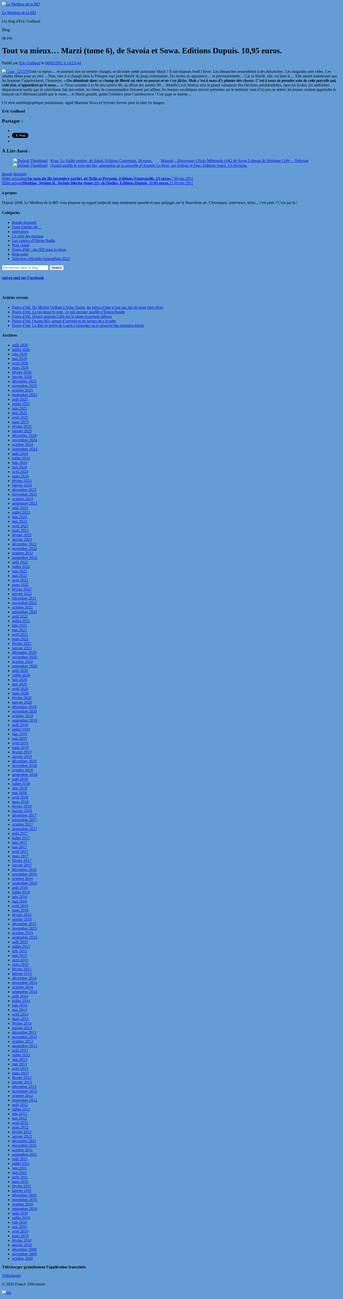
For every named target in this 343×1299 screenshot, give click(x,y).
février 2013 (21, 1077)
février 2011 (21, 1186)
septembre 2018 (24, 774)
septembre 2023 (24, 503)
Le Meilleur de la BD (19, 13)
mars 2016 (20, 910)
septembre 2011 (24, 1154)
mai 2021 (19, 630)
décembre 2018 (24, 761)
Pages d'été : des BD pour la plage (39, 249)
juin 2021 (19, 625)
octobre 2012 (22, 1096)
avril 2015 (20, 960)
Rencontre (20, 254)
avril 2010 (20, 1231)
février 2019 (21, 752)
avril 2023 (20, 526)
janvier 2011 (22, 1190)
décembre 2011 (24, 1141)
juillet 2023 (21, 512)
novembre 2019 (24, 711)
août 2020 (20, 670)
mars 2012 (20, 1127)
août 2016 (20, 888)
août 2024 (20, 453)
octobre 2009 (22, 1258)
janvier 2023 (22, 539)
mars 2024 (20, 476)
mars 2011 (20, 1181)
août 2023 (20, 508)
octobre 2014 (22, 987)
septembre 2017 (24, 829)
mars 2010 (20, 1236)
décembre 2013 (24, 1032)
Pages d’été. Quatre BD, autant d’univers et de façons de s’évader (64, 321)
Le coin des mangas (27, 236)
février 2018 (21, 806)
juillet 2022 (21, 566)
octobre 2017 (22, 824)
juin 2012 (19, 1114)
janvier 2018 (22, 811)
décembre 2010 (24, 1195)
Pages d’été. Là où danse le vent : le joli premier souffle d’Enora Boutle (68, 312)
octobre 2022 (22, 553)
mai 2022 (19, 576)
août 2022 (20, 562)
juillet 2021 (21, 621)
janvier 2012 (22, 1136)
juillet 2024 (21, 458)
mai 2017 (19, 847)
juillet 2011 (21, 1163)
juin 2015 (19, 951)
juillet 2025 (21, 404)
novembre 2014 (24, 982)
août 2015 (20, 942)
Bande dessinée (14, 174)
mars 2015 (20, 964)
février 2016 (21, 915)
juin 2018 (19, 788)
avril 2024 (20, 472)
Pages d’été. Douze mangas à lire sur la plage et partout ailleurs (62, 316)
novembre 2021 (24, 603)
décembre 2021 (24, 598)
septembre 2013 (24, 1046)
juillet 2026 (21, 349)
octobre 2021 (22, 607)
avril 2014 (20, 1014)
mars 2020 (20, 693)
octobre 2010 (22, 1204)
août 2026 (20, 345)
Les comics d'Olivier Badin (33, 240)
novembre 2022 (24, 548)
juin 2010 (19, 1222)
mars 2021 (20, 639)
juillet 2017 (21, 838)
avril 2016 (20, 906)
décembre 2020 (24, 652)
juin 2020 (19, 680)
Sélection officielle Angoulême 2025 (41, 258)
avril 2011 (20, 1177)
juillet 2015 (21, 946)
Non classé (20, 245)
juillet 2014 (21, 1001)
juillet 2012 (21, 1109)
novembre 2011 (24, 1145)
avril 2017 (20, 851)
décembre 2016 (24, 869)
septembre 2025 (24, 395)
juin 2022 (19, 571)
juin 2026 (19, 354)
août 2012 (20, 1105)
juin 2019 (19, 734)
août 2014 (20, 996)
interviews (20, 231)
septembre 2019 (24, 720)
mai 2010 (19, 1227)
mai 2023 (19, 521)
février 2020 (21, 698)
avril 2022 (20, 580)
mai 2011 (19, 1172)
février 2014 (21, 1023)
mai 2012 (19, 1118)
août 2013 (20, 1050)
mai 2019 (19, 738)
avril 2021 (20, 634)
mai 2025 (19, 413)
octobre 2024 (22, 444)
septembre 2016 (24, 883)
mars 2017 (20, 856)
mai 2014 (19, 1010)
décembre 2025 (24, 381)
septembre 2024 (24, 449)
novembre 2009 (24, 1254)
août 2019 (20, 725)
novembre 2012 (24, 1091)
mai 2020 (19, 684)
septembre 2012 (24, 1100)
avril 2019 (20, 743)
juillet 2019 (21, 729)
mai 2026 (19, 358)
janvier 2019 (22, 756)
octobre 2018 (22, 770)
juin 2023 (19, 517)
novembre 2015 (24, 928)
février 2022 (21, 589)
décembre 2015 (24, 924)
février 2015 (21, 969)
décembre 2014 (24, 978)
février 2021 (21, 643)
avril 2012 (20, 1123)
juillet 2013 (21, 1055)
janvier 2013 (22, 1082)
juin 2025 (19, 408)
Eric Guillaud (29, 63)
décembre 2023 (24, 490)
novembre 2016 (24, 874)
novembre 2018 (24, 765)
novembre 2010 (24, 1200)
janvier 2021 (22, 648)
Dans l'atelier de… (26, 227)
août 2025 (20, 399)
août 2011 (20, 1159)
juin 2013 (19, 1059)
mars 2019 (20, 747)
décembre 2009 (24, 1249)
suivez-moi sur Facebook (23, 278)
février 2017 (21, 860)
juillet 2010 (21, 1218)
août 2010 (20, 1213)
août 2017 (20, 833)
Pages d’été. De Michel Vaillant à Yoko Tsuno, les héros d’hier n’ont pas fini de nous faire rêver (87, 307)
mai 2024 (19, 467)
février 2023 (21, 535)
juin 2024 (19, 462)
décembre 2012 (24, 1086)
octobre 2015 (22, 933)
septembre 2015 (24, 937)
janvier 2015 (22, 973)
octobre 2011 (22, 1150)
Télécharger (11, 1275)
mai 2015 (19, 955)
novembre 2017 (24, 820)
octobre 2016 (22, 878)
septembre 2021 (24, 612)
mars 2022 (20, 585)
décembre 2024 (24, 435)
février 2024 (21, 481)
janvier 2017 (22, 865)
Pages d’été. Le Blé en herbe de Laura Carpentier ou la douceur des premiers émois (78, 325)
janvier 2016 (22, 919)
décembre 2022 (24, 544)
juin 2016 (19, 897)
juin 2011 (19, 1168)
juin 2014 (19, 1005)
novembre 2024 (24, 440)
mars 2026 (20, 368)
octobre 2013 (22, 1041)
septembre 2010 (24, 1209)
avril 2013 (20, 1068)
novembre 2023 (24, 494)
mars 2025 (20, 422)
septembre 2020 (24, 666)
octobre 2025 (22, 390)
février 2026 (21, 372)
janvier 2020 (22, 702)
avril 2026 (20, 363)
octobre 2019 (22, 716)
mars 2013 (20, 1073)
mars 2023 (20, 530)
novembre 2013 (24, 1037)
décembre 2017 (24, 815)
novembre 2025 (24, 386)
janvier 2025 (22, 431)
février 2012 (21, 1132)
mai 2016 (19, 901)
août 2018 (20, 779)
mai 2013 (19, 1064)
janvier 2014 (22, 1028)
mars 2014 (20, 1019)
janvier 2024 (22, 485)
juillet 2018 (21, 784)
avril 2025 (20, 417)
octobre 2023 (22, 499)
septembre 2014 (24, 992)
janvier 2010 (22, 1245)
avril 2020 (20, 689)
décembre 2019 (24, 707)
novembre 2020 (24, 657)
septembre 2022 (24, 557)
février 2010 (21, 1240)
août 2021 (20, 616)
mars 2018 (20, 802)
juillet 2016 (21, 892)
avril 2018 (20, 797)
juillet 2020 (21, 675)
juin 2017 (19, 842)
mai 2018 (19, 793)
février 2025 (21, 426)
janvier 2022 (22, 594)
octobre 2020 (22, 661)
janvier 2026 (22, 377)
